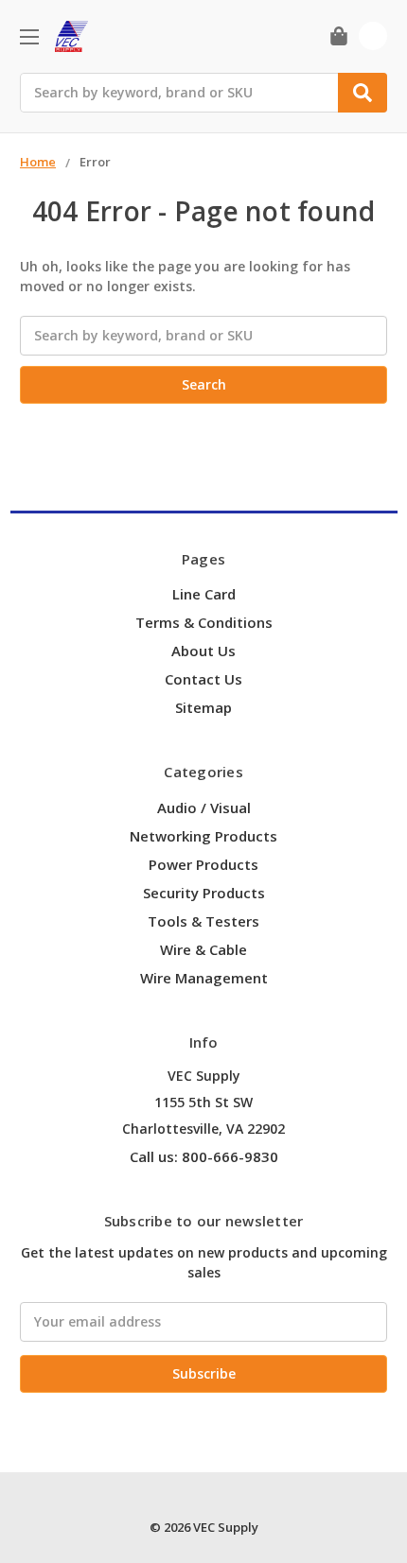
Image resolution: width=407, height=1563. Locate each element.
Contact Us (203, 678)
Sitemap (203, 707)
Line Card (204, 593)
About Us (203, 650)
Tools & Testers (203, 921)
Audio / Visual (204, 807)
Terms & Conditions (204, 622)
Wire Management (204, 977)
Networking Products (203, 835)
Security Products (204, 892)
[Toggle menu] (29, 36)
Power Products (203, 864)
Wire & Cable (203, 949)
